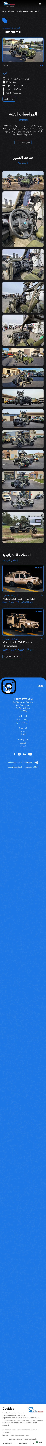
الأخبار (23, 734)
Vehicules (22, 11)
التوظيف (23, 743)
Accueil (6, 11)
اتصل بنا (23, 746)
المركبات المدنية (23, 722)
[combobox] (39, 1442)
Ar (13, 11)
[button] (40, 4)
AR (40, 1442)
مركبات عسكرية (23, 719)
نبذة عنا (23, 731)
